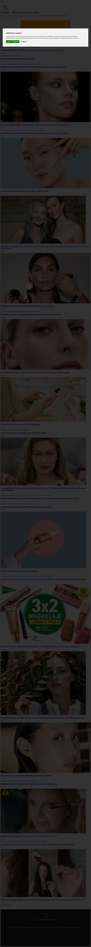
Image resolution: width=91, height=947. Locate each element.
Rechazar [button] (16, 41)
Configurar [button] (23, 41)
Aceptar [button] (9, 41)
